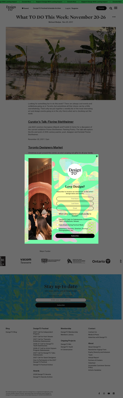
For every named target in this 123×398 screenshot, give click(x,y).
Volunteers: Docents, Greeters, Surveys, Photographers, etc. (73, 229)
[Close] (96, 156)
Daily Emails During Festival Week (71, 225)
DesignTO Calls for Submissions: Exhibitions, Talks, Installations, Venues (75, 220)
